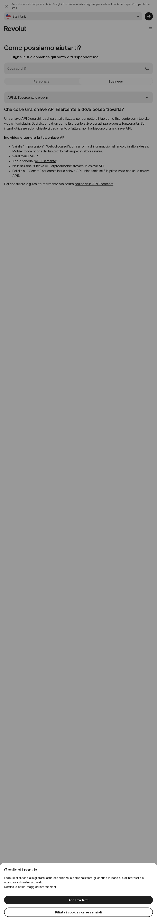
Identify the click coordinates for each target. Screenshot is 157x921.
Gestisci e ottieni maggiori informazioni (30, 887)
